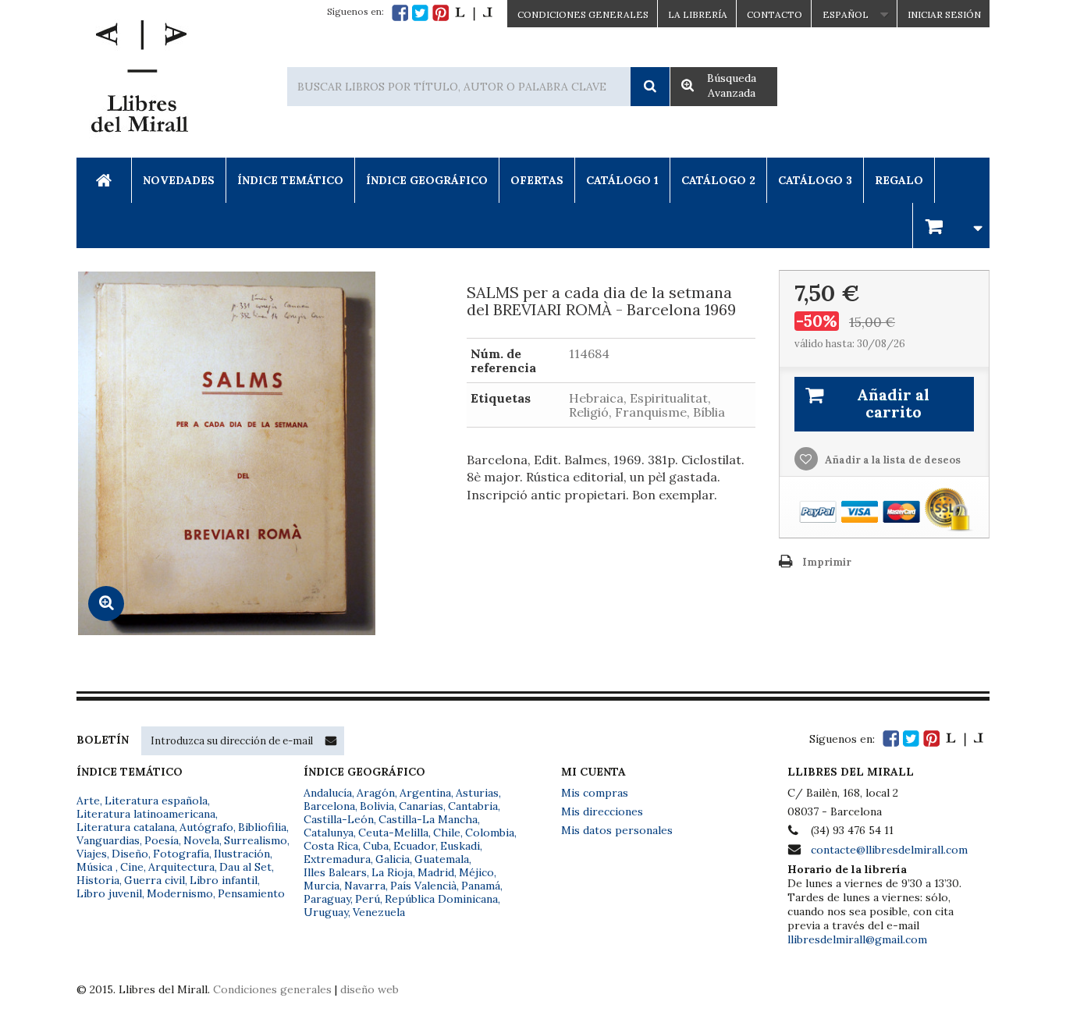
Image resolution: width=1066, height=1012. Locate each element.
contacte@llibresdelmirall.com (889, 850)
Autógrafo (206, 827)
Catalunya (329, 833)
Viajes (91, 854)
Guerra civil (154, 880)
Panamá (480, 886)
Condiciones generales (272, 989)
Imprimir (826, 562)
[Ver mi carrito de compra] (951, 225)
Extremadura (337, 859)
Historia (97, 880)
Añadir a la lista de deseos (892, 460)
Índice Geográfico (427, 180)
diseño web (369, 989)
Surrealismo (255, 840)
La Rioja (392, 872)
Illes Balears (335, 872)
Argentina (425, 793)
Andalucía (328, 793)
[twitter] (420, 13)
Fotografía (181, 854)
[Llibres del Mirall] (138, 80)
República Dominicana (441, 899)
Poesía (161, 840)
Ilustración (242, 854)
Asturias (477, 793)
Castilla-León (339, 819)
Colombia (489, 833)
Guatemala (441, 859)
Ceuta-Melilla (393, 833)
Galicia (392, 859)
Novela (201, 840)
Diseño (130, 854)
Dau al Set (245, 867)
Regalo (899, 180)
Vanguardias (108, 840)
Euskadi (460, 846)
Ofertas (536, 180)
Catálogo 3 (815, 180)
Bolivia (377, 806)
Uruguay (326, 912)
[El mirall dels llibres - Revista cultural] (474, 13)
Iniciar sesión (944, 14)
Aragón (376, 793)
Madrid (436, 872)
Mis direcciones (602, 811)
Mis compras (594, 793)
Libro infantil (224, 880)
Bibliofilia (262, 827)
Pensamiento (251, 893)
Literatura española (156, 801)
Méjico (476, 872)
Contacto (774, 14)
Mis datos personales (617, 830)
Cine (132, 867)
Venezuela (379, 912)
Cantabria (473, 806)
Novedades (179, 180)
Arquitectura (181, 867)
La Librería (697, 14)
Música (95, 867)
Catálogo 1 (622, 180)
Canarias (421, 806)
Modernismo (180, 893)
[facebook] (400, 13)
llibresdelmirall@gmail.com (857, 939)
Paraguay (327, 899)
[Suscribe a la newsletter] (330, 740)
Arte (88, 801)
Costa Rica (331, 846)
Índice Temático (290, 180)
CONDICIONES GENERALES (582, 14)
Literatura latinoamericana (145, 814)
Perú (367, 899)
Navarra (365, 886)
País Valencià (423, 886)
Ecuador (414, 846)
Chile (446, 833)
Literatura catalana (125, 827)
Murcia (321, 886)
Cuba (376, 846)
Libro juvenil (109, 893)
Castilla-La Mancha (428, 819)
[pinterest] (440, 13)
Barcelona (329, 806)
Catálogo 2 (718, 180)
